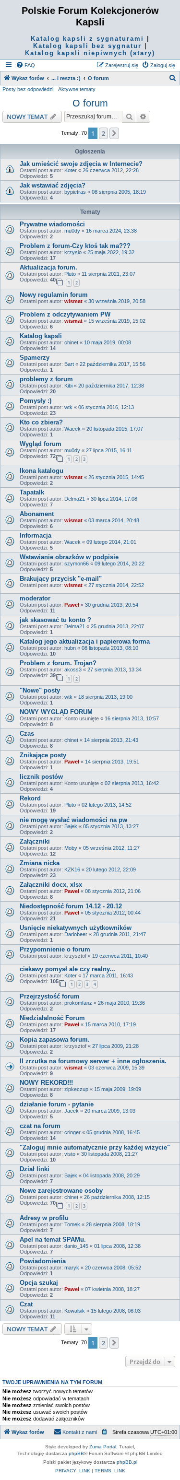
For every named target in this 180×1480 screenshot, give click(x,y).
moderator (35, 598)
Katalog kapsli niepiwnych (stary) (90, 53)
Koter (70, 170)
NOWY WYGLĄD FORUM (56, 712)
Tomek (72, 1224)
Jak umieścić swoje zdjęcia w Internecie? (81, 163)
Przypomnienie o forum (55, 949)
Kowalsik (74, 1311)
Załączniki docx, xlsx (51, 884)
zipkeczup (76, 1089)
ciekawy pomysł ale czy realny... (67, 969)
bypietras (75, 192)
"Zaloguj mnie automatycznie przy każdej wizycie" (95, 1147)
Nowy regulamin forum (54, 294)
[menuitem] (25, 65)
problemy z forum (46, 379)
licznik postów (41, 776)
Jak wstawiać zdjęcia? (52, 185)
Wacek (72, 429)
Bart (69, 364)
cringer (72, 1132)
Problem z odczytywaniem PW (65, 314)
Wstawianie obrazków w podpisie (69, 557)
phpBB (76, 1453)
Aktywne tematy (77, 89)
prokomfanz (78, 1003)
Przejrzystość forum (50, 996)
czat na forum (40, 1125)
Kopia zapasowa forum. (55, 1039)
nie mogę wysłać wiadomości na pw (73, 819)
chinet (71, 342)
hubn (70, 648)
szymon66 (76, 563)
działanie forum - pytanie (57, 1104)
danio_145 (76, 1246)
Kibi (68, 385)
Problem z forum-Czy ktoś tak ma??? (75, 245)
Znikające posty (43, 755)
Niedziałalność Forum (52, 1018)
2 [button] (103, 133)
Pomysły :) (35, 400)
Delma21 (74, 499)
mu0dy (72, 231)
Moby (70, 848)
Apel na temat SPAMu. (53, 1239)
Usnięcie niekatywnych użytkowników (76, 927)
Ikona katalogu (41, 470)
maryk (71, 1267)
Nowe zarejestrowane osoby (61, 1190)
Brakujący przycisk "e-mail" (61, 578)
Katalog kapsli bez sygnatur (87, 45)
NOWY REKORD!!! (46, 1082)
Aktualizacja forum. (48, 267)
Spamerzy (34, 357)
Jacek (71, 1111)
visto (69, 1154)
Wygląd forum (40, 443)
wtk (68, 407)
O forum (90, 103)
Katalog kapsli (41, 336)
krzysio (73, 252)
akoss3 (73, 669)
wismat (73, 301)
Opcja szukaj (39, 1282)
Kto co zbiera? (41, 422)
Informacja (35, 535)
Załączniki (35, 841)
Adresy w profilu (44, 1218)
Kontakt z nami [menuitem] (79, 1432)
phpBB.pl (127, 1462)
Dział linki (34, 1169)
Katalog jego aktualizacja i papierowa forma (85, 641)
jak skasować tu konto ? (55, 619)
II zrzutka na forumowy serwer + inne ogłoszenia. (93, 1061)
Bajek (70, 826)
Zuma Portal (102, 1446)
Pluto (70, 274)
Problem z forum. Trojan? (58, 663)
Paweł (71, 605)
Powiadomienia (43, 1261)
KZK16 (72, 869)
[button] (114, 133)
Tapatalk (32, 492)
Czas (27, 733)
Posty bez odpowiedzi (27, 89)
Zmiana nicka (40, 863)
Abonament (37, 513)
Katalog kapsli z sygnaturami (87, 38)
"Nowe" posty (40, 690)
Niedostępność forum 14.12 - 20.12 (71, 906)
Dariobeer (75, 934)
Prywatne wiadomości (52, 224)
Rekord (30, 798)
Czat (26, 1304)
